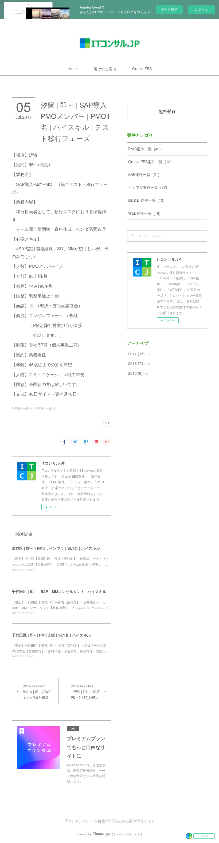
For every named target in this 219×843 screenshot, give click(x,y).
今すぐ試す (169, 9)
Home (73, 68)
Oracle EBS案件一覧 (150, 161)
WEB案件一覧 (144, 213)
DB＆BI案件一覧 (146, 200)
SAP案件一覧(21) (45, 408)
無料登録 (167, 111)
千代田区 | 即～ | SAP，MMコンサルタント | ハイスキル (59, 591)
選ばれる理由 (105, 68)
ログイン (201, 9)
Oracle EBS (142, 68)
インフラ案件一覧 (147, 187)
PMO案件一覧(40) (22, 408)
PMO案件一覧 (144, 148)
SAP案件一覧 (143, 174)
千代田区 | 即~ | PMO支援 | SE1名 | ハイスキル (51, 635)
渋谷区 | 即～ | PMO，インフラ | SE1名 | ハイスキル (56, 548)
